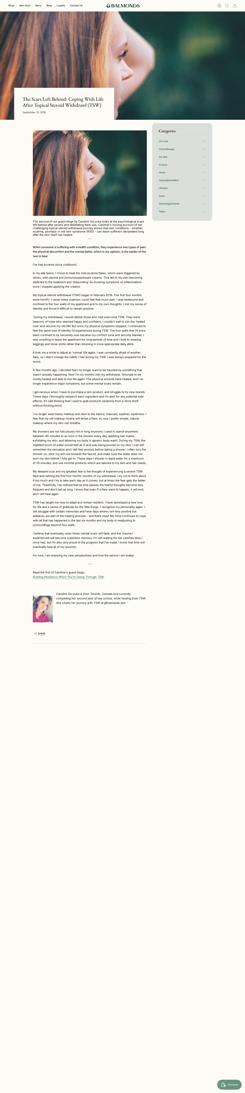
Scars (162, 196)
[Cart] (234, 5)
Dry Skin (163, 157)
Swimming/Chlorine (169, 203)
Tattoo (162, 211)
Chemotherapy (166, 149)
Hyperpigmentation (169, 180)
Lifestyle (163, 188)
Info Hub (163, 141)
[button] (11, 6)
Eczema (163, 164)
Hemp (162, 172)
